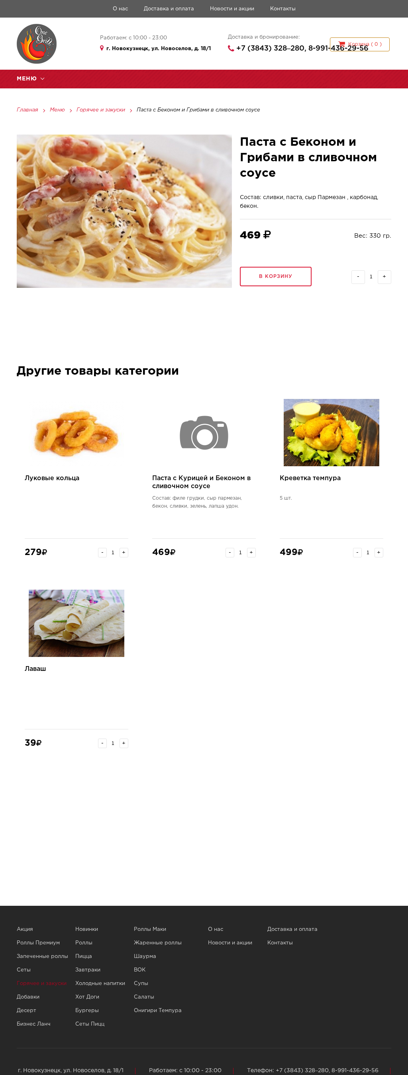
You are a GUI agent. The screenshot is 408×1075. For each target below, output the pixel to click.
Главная (27, 110)
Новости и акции (232, 9)
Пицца (83, 956)
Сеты (24, 970)
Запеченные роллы (42, 956)
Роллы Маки (150, 929)
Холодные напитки (100, 983)
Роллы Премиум (38, 943)
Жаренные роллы (158, 943)
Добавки (28, 997)
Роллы (83, 943)
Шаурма (145, 956)
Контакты (283, 9)
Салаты (144, 997)
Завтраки (87, 970)
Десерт (26, 1011)
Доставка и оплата (169, 9)
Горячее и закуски (100, 110)
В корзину (275, 276)
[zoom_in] (124, 211)
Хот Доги (87, 997)
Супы (141, 983)
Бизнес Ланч (34, 1024)
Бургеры (87, 1011)
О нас (120, 9)
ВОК (139, 970)
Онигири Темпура (158, 1011)
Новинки (86, 929)
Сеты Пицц (89, 1024)
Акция (25, 929)
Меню (57, 110)
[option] (124, 211)
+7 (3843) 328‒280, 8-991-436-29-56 (302, 48)
